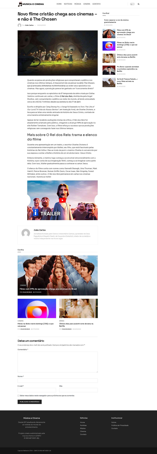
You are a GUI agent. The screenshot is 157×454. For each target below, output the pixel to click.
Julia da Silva (27, 292)
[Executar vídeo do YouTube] (62, 200)
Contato (96, 4)
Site (60, 386)
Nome (21, 376)
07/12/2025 (37, 292)
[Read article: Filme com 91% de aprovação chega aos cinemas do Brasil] (58, 275)
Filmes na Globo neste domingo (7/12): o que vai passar (127, 44)
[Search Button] (138, 4)
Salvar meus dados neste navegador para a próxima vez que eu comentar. (47, 396)
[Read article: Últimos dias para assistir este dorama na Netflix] (78, 308)
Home (59, 4)
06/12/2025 (77, 329)
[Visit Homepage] (31, 4)
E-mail (21, 386)
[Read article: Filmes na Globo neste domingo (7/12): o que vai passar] (37, 308)
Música (77, 4)
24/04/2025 (41, 25)
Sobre (113, 422)
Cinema (86, 4)
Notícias (68, 4)
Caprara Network (29, 436)
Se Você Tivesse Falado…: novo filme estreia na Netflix (127, 81)
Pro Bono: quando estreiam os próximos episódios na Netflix (128, 69)
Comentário (23, 349)
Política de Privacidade (119, 425)
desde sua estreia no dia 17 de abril (66, 102)
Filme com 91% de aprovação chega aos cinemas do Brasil (48, 289)
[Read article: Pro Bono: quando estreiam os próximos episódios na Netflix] (109, 70)
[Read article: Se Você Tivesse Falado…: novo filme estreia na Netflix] (109, 82)
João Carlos (29, 25)
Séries (61, 321)
